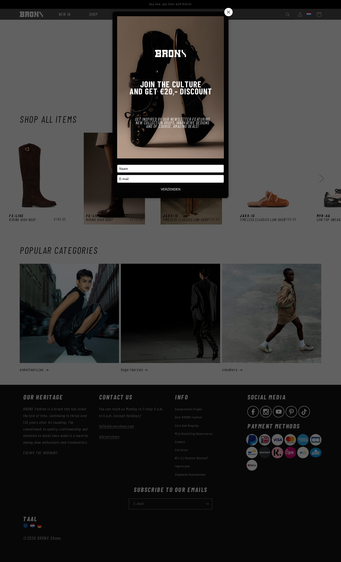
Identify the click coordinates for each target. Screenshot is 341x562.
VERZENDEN (170, 189)
